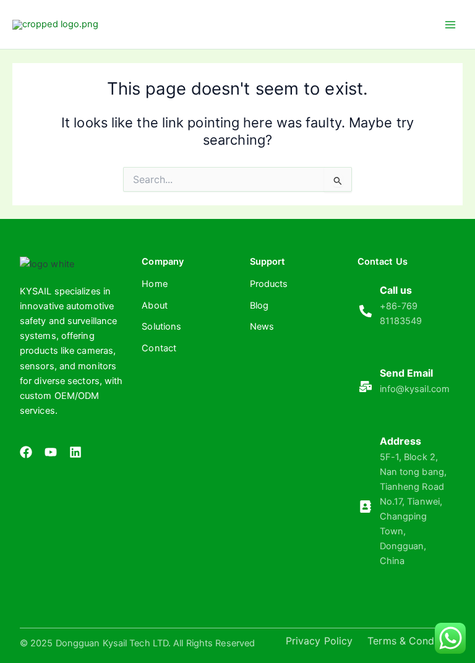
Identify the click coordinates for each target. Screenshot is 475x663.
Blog (259, 305)
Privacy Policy (319, 641)
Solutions (161, 326)
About (155, 305)
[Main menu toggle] (450, 24)
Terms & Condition (411, 641)
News (262, 326)
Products (269, 283)
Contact (159, 348)
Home (154, 283)
